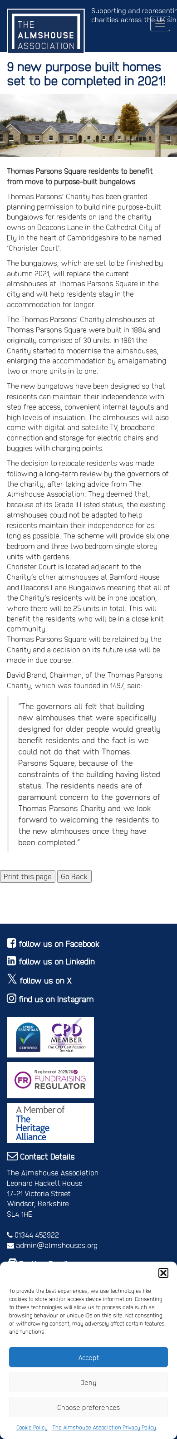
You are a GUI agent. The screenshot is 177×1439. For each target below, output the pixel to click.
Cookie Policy (32, 1427)
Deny (88, 1382)
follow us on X (46, 980)
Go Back (74, 876)
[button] (163, 1272)
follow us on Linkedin (57, 961)
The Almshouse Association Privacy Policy (104, 1427)
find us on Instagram (56, 998)
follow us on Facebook (59, 943)
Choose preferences (88, 1407)
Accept (88, 1357)
